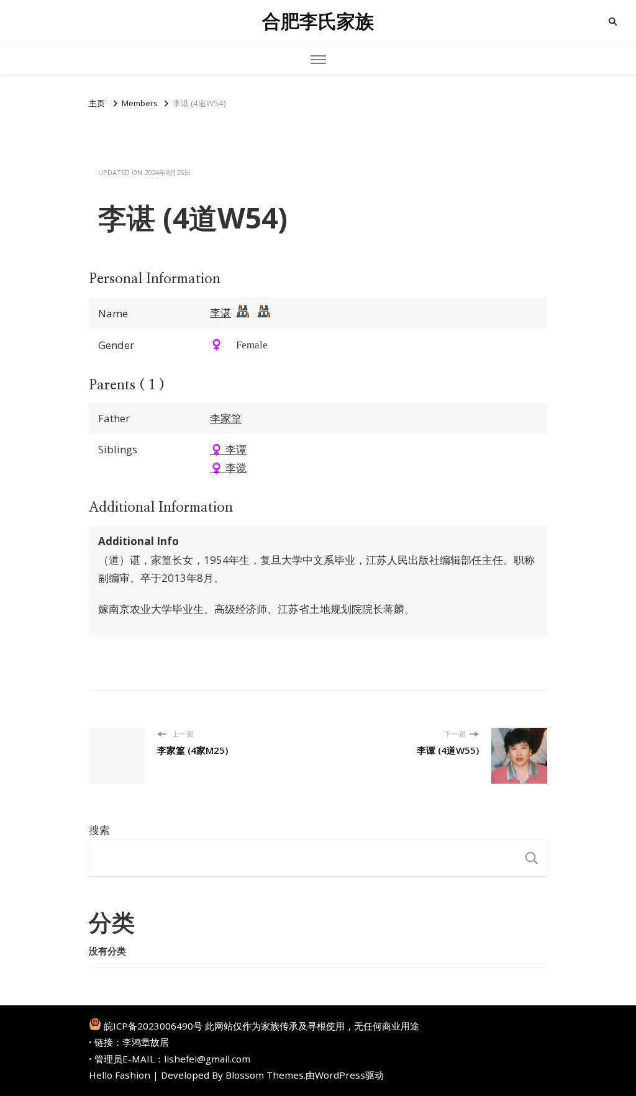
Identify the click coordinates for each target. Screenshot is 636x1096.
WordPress (340, 1075)
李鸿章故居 (145, 1042)
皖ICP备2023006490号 (153, 1026)
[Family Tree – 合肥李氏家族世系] (243, 314)
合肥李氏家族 (318, 21)
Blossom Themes (264, 1075)
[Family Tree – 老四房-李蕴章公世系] (264, 314)
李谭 (228, 449)
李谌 (220, 313)
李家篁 (226, 418)
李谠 (228, 468)
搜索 (99, 830)
